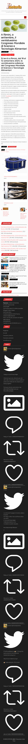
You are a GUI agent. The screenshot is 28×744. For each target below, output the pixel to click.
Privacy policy (18, 739)
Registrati (5, 330)
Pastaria (11, 51)
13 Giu (5, 490)
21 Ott (5, 628)
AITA (6, 150)
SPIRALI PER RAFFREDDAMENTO (10, 176)
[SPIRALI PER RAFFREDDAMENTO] (15, 164)
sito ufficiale (8, 96)
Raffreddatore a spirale (8, 203)
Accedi (5, 333)
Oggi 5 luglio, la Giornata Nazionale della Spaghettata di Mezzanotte (23, 216)
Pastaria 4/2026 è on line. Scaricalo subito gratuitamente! (18, 258)
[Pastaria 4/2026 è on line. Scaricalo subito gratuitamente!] (4, 259)
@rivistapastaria (16, 348)
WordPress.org (7, 340)
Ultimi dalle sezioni (12, 146)
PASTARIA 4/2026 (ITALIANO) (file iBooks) (11, 231)
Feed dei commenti (8, 338)
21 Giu (5, 351)
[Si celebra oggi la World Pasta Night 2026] (4, 277)
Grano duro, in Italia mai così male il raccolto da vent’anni (6, 213)
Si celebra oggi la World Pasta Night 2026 (17, 276)
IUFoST (7, 151)
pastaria (9, 348)
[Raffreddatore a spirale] (15, 190)
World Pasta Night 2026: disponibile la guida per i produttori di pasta (18, 284)
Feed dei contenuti (8, 335)
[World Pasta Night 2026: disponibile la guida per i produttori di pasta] (4, 284)
